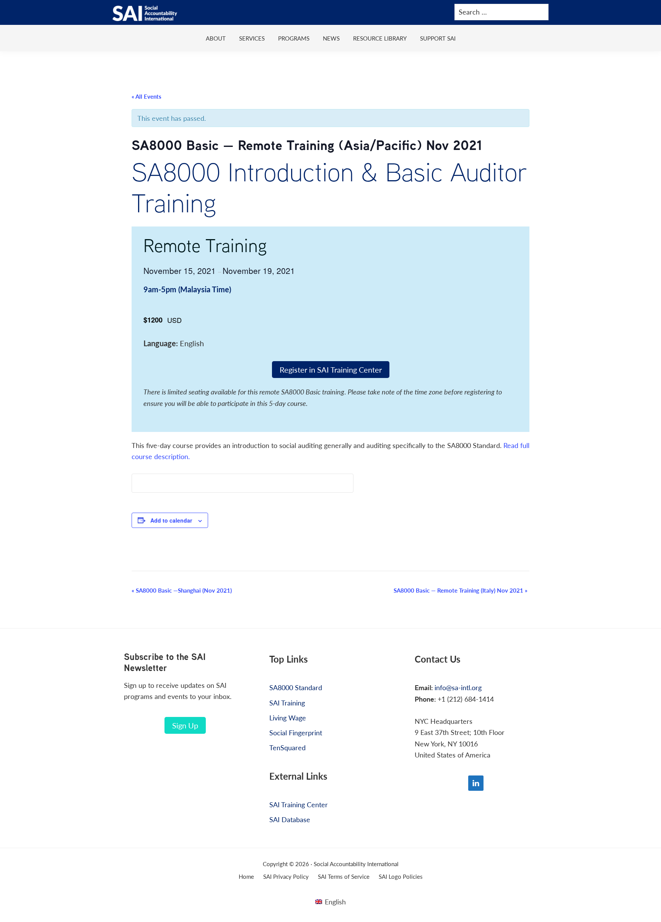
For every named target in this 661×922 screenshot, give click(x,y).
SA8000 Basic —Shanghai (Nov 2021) (182, 590)
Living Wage (287, 717)
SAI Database (289, 819)
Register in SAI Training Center (331, 369)
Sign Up (185, 725)
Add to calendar (171, 520)
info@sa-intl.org (458, 687)
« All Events (146, 96)
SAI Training (287, 702)
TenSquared (287, 747)
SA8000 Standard (295, 687)
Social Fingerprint (295, 732)
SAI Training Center (298, 804)
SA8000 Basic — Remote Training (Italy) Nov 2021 (460, 590)
